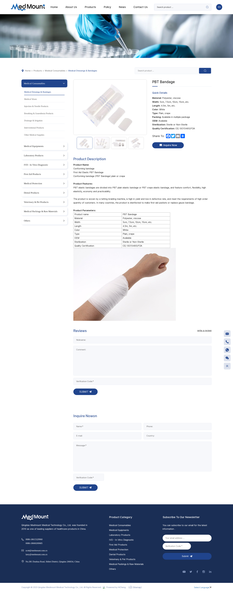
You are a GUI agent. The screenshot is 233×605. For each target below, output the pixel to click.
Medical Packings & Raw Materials (40, 211)
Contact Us (140, 7)
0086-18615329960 (34, 539)
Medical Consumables (55, 71)
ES (219, 7)
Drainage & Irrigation (33, 120)
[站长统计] (104, 587)
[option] (110, 107)
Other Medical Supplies (34, 135)
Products (37, 71)
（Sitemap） (135, 587)
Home (28, 71)
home (54, 7)
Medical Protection (33, 183)
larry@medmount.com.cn (36, 554)
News (122, 7)
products (90, 7)
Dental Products (31, 193)
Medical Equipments (34, 146)
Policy (107, 7)
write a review (204, 330)
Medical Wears (30, 99)
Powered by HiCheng (116, 587)
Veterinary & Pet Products (36, 202)
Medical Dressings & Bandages (82, 71)
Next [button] (145, 107)
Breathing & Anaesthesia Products (38, 113)
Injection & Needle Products (36, 106)
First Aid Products (32, 174)
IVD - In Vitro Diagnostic (36, 165)
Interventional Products (34, 128)
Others (27, 220)
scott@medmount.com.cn (36, 550)
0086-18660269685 (34, 543)
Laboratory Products (33, 155)
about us (71, 7)
